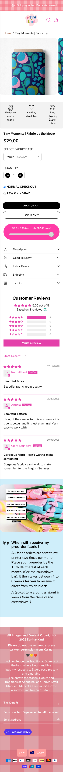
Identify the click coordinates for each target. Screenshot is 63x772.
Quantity (11, 168)
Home (7, 33)
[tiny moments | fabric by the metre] (28, 66)
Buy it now (31, 214)
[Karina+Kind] (31, 20)
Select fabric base (18, 149)
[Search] (48, 20)
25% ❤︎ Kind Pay (18, 193)
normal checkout (21, 186)
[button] (6, 20)
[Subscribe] (58, 720)
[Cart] (55, 20)
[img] (12, 367)
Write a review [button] (31, 343)
